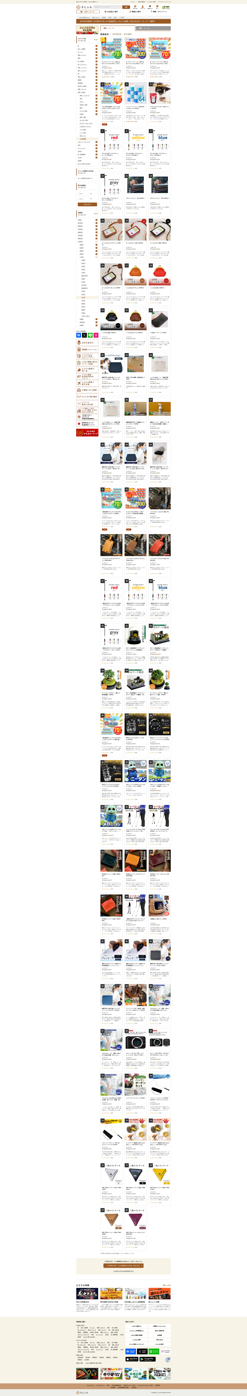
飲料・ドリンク (82, 67)
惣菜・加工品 (81, 77)
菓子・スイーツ (82, 70)
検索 (126, 7)
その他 (80, 157)
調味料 (80, 80)
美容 (79, 145)
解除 (97, 39)
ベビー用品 (83, 129)
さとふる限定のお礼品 (84, 178)
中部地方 (80, 229)
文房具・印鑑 (83, 104)
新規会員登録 (141, 2)
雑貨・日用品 (81, 92)
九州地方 (80, 241)
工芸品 (80, 151)
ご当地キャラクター (85, 126)
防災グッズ (83, 136)
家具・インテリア (85, 95)
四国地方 (80, 238)
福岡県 (81, 244)
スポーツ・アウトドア (84, 142)
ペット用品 (83, 132)
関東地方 (80, 226)
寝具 (81, 98)
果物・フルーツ (82, 55)
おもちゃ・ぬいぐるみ (86, 123)
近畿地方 (80, 232)
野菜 (79, 58)
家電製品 (80, 83)
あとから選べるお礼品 (84, 163)
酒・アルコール (82, 64)
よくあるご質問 (151, 2)
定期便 (80, 160)
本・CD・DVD (84, 120)
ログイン (133, 2)
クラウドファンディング (164, 2)
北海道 (80, 220)
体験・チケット (82, 89)
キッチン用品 (83, 111)
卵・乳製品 (81, 61)
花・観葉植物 (81, 154)
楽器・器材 (83, 117)
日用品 (81, 114)
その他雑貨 (83, 139)
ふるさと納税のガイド (135, 7)
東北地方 (80, 223)
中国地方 (80, 235)
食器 (81, 108)
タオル (81, 101)
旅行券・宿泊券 (82, 86)
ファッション (81, 148)
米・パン (80, 52)
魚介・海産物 (81, 49)
